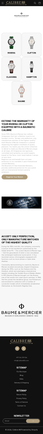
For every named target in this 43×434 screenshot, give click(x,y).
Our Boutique (21, 371)
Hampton (31, 77)
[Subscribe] (33, 421)
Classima (11, 77)
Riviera (11, 53)
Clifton (31, 53)
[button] (2, 3)
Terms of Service (21, 402)
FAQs (21, 379)
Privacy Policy (21, 398)
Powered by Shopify (29, 430)
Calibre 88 (16, 430)
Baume (21, 101)
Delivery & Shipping (21, 383)
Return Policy (21, 394)
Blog (21, 375)
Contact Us (21, 406)
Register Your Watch (14, 177)
